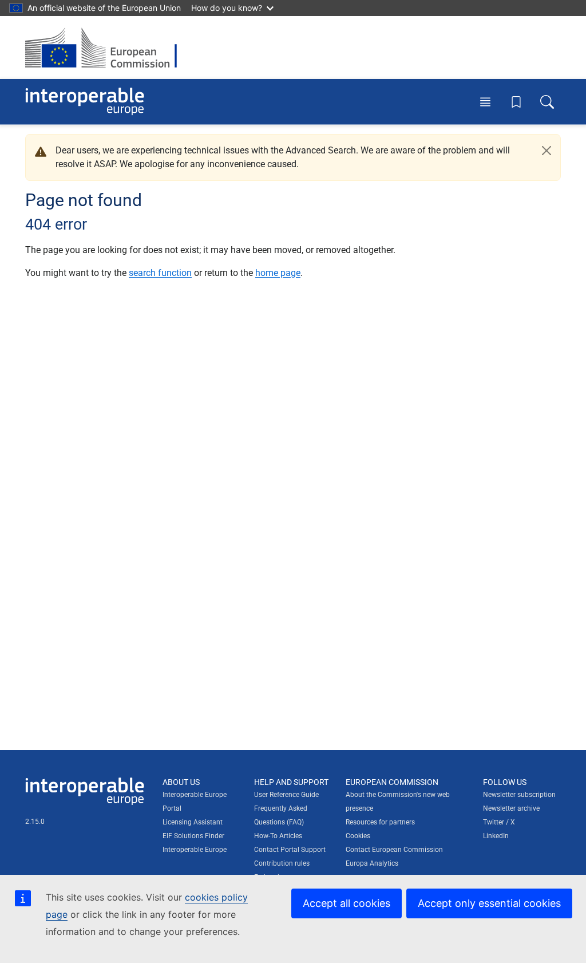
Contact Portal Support (290, 850)
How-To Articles (278, 836)
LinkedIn (496, 836)
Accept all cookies (346, 903)
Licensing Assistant (193, 822)
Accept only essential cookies (489, 903)
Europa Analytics (372, 863)
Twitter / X (499, 822)
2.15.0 (35, 822)
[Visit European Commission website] (106, 47)
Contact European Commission (394, 850)
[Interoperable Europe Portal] (84, 102)
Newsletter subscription (519, 795)
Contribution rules (282, 863)
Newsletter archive (511, 808)
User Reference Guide (286, 795)
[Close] (546, 151)
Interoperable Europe (195, 850)
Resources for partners (380, 822)
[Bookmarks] (516, 101)
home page (277, 272)
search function (160, 272)
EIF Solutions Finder (193, 836)
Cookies (358, 836)
